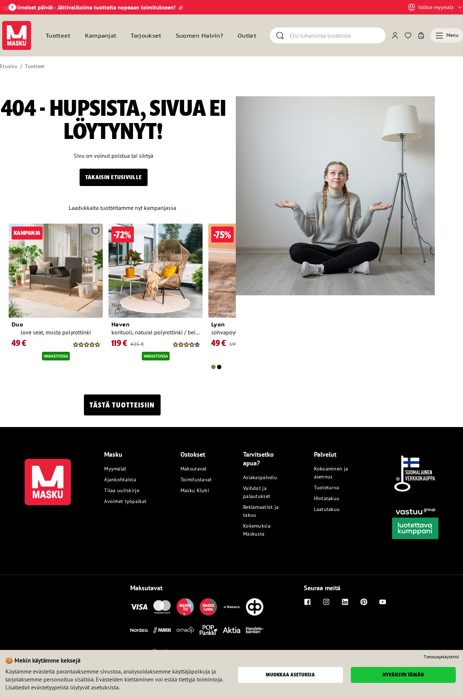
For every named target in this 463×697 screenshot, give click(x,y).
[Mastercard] (162, 607)
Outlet (247, 35)
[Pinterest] (364, 601)
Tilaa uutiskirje (121, 490)
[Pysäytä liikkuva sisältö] (12, 7)
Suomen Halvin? (199, 35)
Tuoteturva (326, 487)
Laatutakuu (327, 509)
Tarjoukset (146, 35)
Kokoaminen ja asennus (331, 472)
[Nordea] (139, 630)
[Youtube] (382, 601)
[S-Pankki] (162, 630)
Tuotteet (34, 66)
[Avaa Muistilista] (408, 35)
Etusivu (8, 66)
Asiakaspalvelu (260, 477)
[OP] (254, 607)
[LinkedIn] (345, 601)
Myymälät (115, 468)
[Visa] (139, 607)
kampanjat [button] (100, 35)
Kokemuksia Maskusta (257, 530)
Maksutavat (193, 468)
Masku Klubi (194, 490)
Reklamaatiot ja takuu (261, 511)
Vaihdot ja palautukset (256, 492)
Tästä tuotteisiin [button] (122, 405)
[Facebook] (307, 601)
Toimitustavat (196, 479)
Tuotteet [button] (58, 35)
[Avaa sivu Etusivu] (16, 35)
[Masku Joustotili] (231, 607)
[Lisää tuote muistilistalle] (95, 232)
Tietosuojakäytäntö (441, 657)
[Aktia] (231, 630)
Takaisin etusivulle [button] (113, 177)
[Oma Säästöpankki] (185, 630)
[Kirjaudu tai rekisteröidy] (395, 35)
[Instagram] (326, 601)
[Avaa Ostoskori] (421, 35)
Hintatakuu (327, 498)
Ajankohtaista (120, 479)
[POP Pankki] (208, 630)
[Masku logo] (48, 477)
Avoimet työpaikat (125, 501)
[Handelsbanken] (254, 630)
